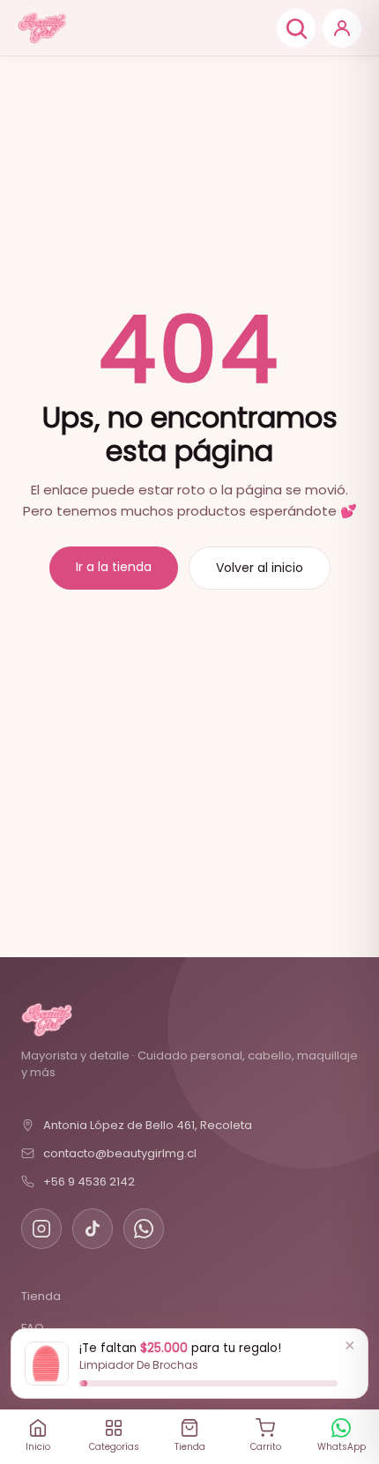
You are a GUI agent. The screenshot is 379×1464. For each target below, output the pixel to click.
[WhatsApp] (143, 1228)
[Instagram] (41, 1228)
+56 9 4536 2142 (89, 1181)
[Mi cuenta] (342, 28)
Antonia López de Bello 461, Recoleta (147, 1125)
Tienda (41, 1296)
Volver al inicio (259, 567)
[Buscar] (296, 28)
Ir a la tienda (114, 567)
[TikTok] (92, 1228)
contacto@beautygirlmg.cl (120, 1153)
